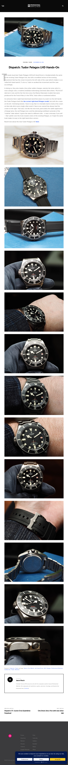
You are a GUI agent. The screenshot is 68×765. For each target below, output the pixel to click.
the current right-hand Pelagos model (36, 101)
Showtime (23, 738)
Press (34, 735)
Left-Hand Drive (39, 668)
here (37, 122)
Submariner (7, 669)
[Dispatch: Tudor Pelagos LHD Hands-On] (34, 37)
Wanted (22, 741)
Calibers (35, 741)
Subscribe (35, 738)
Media (34, 746)
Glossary (23, 743)
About (34, 749)
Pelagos (49, 668)
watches (17, 669)
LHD (45, 668)
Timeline (23, 746)
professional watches (57, 668)
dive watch (31, 668)
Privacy (22, 735)
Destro (25, 668)
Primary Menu (3, 6)
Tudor (30, 62)
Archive (27, 688)
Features (25, 62)
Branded (35, 743)
